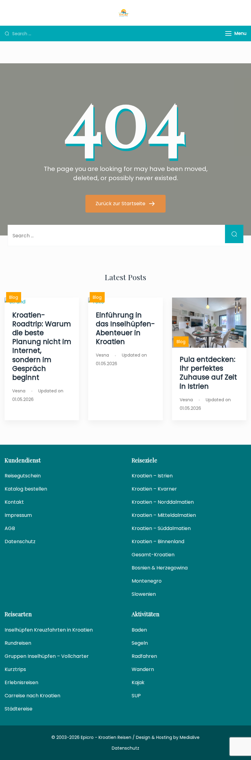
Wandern (143, 669)
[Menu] (228, 33)
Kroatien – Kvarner (154, 488)
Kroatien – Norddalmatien (163, 502)
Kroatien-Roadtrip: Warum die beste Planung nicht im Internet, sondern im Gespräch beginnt (41, 346)
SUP (136, 695)
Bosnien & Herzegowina (160, 567)
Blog (13, 297)
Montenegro (147, 580)
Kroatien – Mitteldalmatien (164, 515)
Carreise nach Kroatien (32, 695)
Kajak (138, 682)
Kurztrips (15, 669)
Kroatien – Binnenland (158, 541)
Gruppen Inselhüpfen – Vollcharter (47, 656)
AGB (10, 528)
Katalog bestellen (26, 488)
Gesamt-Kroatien (153, 554)
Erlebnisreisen (21, 682)
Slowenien (144, 594)
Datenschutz (20, 541)
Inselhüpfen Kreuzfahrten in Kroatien (49, 629)
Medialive (190, 737)
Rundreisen (18, 643)
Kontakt (14, 502)
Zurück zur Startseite (121, 203)
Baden (139, 629)
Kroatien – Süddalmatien (161, 528)
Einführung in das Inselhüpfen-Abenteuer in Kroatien (125, 328)
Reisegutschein (23, 475)
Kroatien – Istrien (152, 475)
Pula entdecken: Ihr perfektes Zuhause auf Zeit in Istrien (208, 372)
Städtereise (18, 708)
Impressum (18, 515)
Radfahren (144, 656)
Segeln (140, 643)
